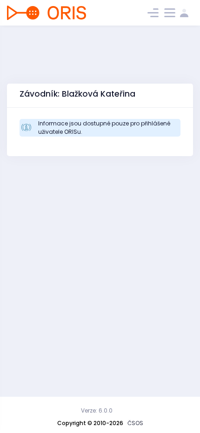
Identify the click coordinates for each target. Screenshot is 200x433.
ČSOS (135, 423)
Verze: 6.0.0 (97, 410)
